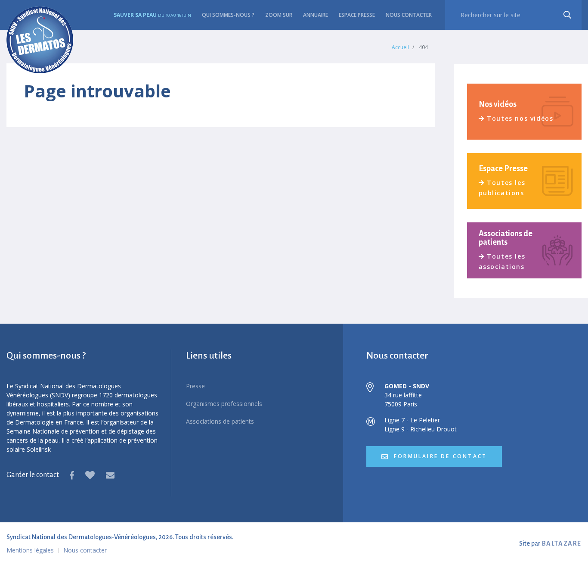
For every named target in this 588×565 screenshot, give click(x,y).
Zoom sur (278, 15)
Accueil (400, 47)
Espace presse (357, 15)
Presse (195, 386)
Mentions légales (30, 550)
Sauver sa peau (152, 15)
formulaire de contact (439, 456)
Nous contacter (409, 15)
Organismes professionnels (224, 404)
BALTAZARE (562, 543)
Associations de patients (220, 421)
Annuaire (315, 15)
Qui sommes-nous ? (228, 15)
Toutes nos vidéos (520, 118)
